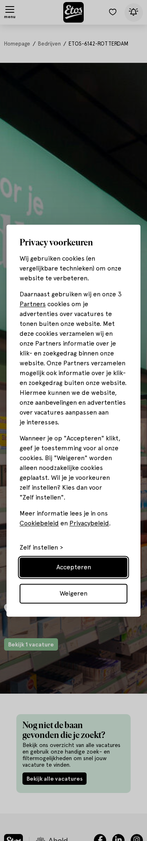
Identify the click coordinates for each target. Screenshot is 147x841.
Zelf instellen (39, 547)
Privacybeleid (89, 523)
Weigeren (73, 593)
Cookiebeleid (39, 523)
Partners (33, 304)
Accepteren (73, 567)
